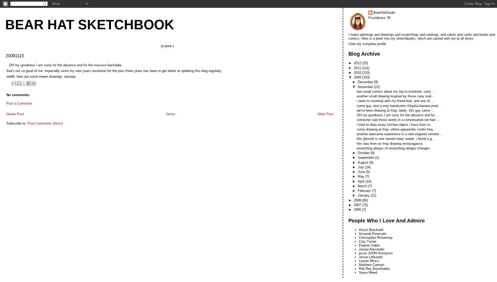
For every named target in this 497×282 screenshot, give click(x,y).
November (366, 87)
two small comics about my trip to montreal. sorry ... (396, 91)
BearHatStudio (384, 13)
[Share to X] (23, 83)
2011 (358, 68)
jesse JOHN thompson (376, 253)
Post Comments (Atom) (45, 123)
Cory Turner (367, 241)
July (361, 167)
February (365, 191)
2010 (358, 73)
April (362, 181)
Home (170, 114)
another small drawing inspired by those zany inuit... (396, 96)
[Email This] (14, 83)
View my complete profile (367, 44)
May (361, 176)
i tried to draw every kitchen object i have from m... (395, 125)
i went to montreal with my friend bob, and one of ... (395, 101)
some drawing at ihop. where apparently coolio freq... (396, 129)
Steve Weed (368, 272)
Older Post (325, 114)
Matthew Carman (371, 265)
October (364, 153)
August (363, 162)
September (366, 158)
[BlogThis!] (18, 83)
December (366, 82)
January (364, 195)
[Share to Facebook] (28, 83)
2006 (358, 210)
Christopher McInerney (376, 238)
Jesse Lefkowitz (371, 257)
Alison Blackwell (371, 230)
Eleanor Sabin (369, 245)
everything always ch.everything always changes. (394, 148)
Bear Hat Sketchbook (89, 24)
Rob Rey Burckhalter (374, 269)
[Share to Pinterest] (33, 83)
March (363, 186)
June (362, 172)
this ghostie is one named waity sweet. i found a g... (396, 139)
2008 (358, 200)
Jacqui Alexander (371, 249)
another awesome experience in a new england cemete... (399, 134)
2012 (358, 63)
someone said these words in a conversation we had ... (398, 120)
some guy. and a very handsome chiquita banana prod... (399, 106)
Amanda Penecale (372, 234)
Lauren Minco (369, 261)
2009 (358, 77)
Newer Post (15, 114)
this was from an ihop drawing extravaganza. (390, 144)
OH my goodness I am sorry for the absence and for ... (398, 115)
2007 (358, 205)
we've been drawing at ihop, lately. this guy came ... (395, 110)
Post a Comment (19, 103)
